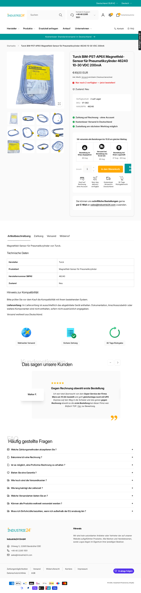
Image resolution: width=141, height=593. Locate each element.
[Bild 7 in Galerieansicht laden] (42, 132)
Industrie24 (116, 583)
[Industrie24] (19, 531)
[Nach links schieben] (110, 362)
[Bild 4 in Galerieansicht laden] (57, 118)
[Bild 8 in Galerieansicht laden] (57, 132)
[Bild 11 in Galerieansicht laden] (42, 146)
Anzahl (79, 169)
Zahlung (38, 236)
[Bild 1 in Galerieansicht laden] (13, 118)
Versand (85, 77)
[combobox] (46, 15)
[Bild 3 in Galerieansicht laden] (42, 118)
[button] (125, 15)
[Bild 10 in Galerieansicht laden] (28, 146)
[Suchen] (60, 15)
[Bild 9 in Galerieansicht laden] (13, 146)
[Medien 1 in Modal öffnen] (35, 80)
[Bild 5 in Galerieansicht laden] (13, 132)
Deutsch (125, 3)
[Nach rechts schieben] (117, 362)
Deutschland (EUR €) (105, 3)
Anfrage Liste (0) (139, 40)
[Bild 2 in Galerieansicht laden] (28, 118)
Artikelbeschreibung (19, 236)
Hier (79, 406)
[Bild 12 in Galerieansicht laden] (57, 146)
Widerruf (65, 236)
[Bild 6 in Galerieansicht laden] (28, 132)
